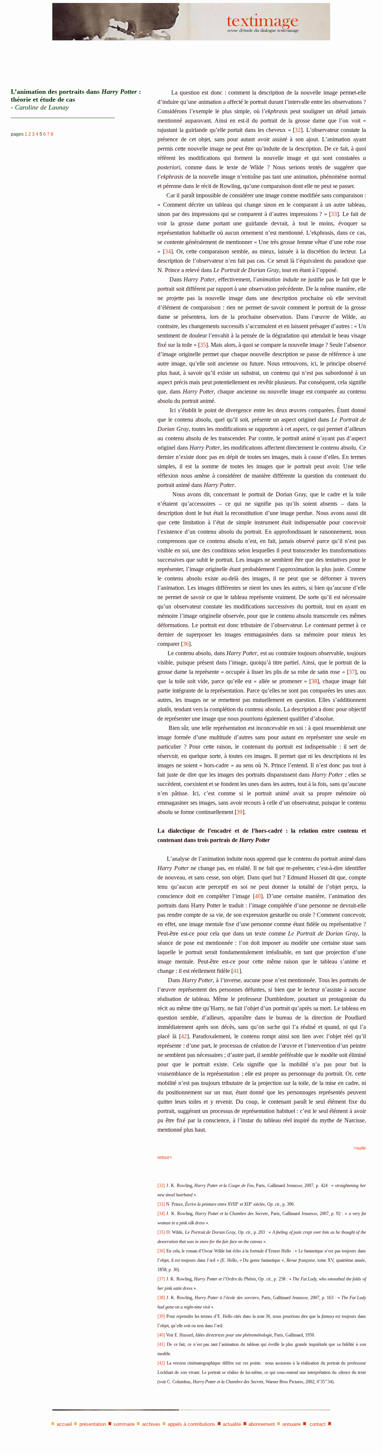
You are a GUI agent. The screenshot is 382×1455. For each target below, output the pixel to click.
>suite (360, 1148)
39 (239, 812)
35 (203, 345)
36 (186, 644)
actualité (232, 1424)
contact (317, 1424)
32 (298, 130)
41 (236, 971)
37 (352, 672)
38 (314, 681)
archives (151, 1424)
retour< (164, 1157)
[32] (161, 1185)
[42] (161, 1363)
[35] (161, 1232)
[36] (161, 1251)
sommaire (124, 1424)
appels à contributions (191, 1424)
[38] (161, 1297)
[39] (161, 1316)
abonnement (261, 1424)
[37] (161, 1279)
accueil (64, 1424)
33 (334, 214)
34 (168, 251)
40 (258, 896)
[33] (161, 1204)
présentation (92, 1424)
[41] (161, 1344)
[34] (161, 1213)
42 (184, 1036)
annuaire (291, 1424)
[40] (161, 1335)
